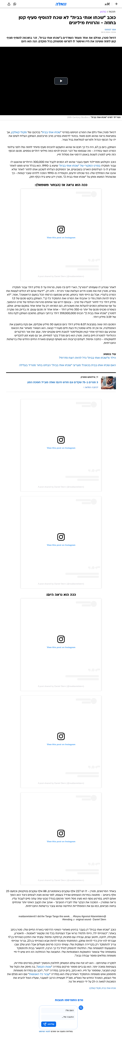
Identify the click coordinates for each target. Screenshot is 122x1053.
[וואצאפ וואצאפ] (14, 4)
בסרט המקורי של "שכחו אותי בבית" (79, 165)
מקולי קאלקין (19, 132)
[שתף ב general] (9, 4)
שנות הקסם (44, 967)
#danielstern (97, 916)
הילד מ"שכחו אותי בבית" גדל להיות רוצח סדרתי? (87, 358)
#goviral (86, 916)
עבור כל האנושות (39, 974)
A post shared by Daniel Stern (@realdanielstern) (61, 276)
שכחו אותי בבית (51, 132)
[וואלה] (61, 4)
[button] (107, 4)
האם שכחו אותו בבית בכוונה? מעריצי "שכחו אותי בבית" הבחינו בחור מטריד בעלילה (67, 365)
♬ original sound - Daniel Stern (89, 919)
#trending (67, 919)
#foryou (77, 916)
